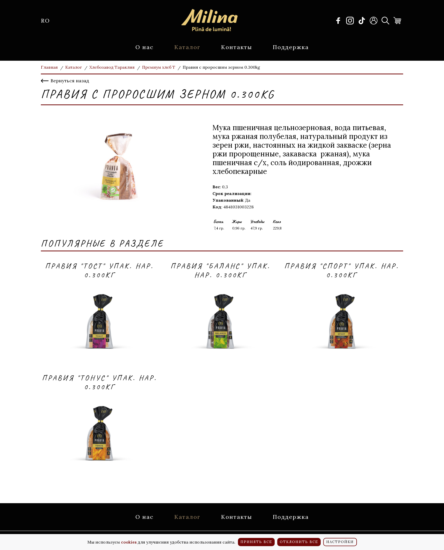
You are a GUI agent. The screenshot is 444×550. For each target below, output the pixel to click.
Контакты (236, 47)
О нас (144, 47)
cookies (129, 542)
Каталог (187, 47)
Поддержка (291, 47)
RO (45, 20)
